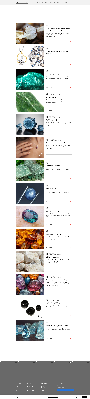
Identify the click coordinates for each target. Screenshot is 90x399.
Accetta (84, 397)
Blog (16, 390)
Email (58, 385)
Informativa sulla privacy (53, 397)
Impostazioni (77, 397)
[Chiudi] (88, 397)
